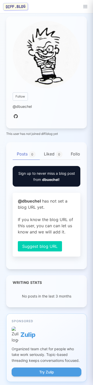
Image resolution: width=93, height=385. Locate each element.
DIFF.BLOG (16, 6)
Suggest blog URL (40, 246)
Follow (20, 96)
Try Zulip (46, 372)
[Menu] (85, 6)
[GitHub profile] (16, 116)
